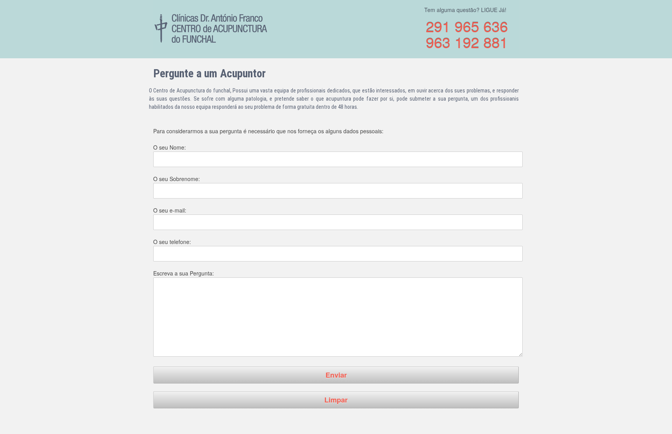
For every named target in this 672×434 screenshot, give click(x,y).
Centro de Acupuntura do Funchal (211, 28)
